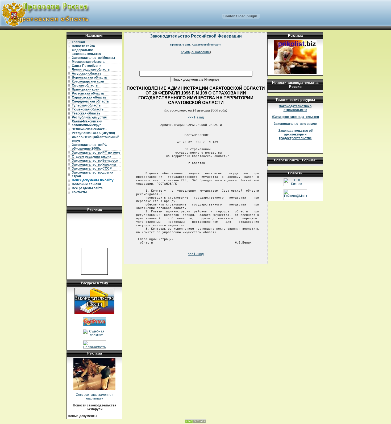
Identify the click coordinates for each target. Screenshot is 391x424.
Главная (78, 42)
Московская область (88, 62)
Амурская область (86, 73)
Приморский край (85, 89)
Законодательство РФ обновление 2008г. (89, 146)
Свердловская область (90, 101)
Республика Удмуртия (89, 117)
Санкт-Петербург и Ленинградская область (91, 67)
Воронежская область (89, 77)
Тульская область (86, 105)
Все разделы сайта (87, 188)
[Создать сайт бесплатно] (195, 422)
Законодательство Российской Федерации (196, 36)
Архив (185, 52)
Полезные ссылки (86, 184)
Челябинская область (89, 129)
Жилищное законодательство (295, 117)
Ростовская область (88, 93)
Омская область (85, 85)
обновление (201, 52)
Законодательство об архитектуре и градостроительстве (295, 134)
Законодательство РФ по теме (96, 152)
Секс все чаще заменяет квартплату (94, 396)
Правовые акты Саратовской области (195, 44)
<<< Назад (196, 117)
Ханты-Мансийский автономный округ (87, 123)
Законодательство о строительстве (295, 108)
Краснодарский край (88, 81)
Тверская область (86, 113)
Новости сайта (83, 46)
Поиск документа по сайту (93, 180)
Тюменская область (87, 109)
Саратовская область (89, 97)
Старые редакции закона (91, 156)
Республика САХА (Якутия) (93, 133)
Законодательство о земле (295, 124)
